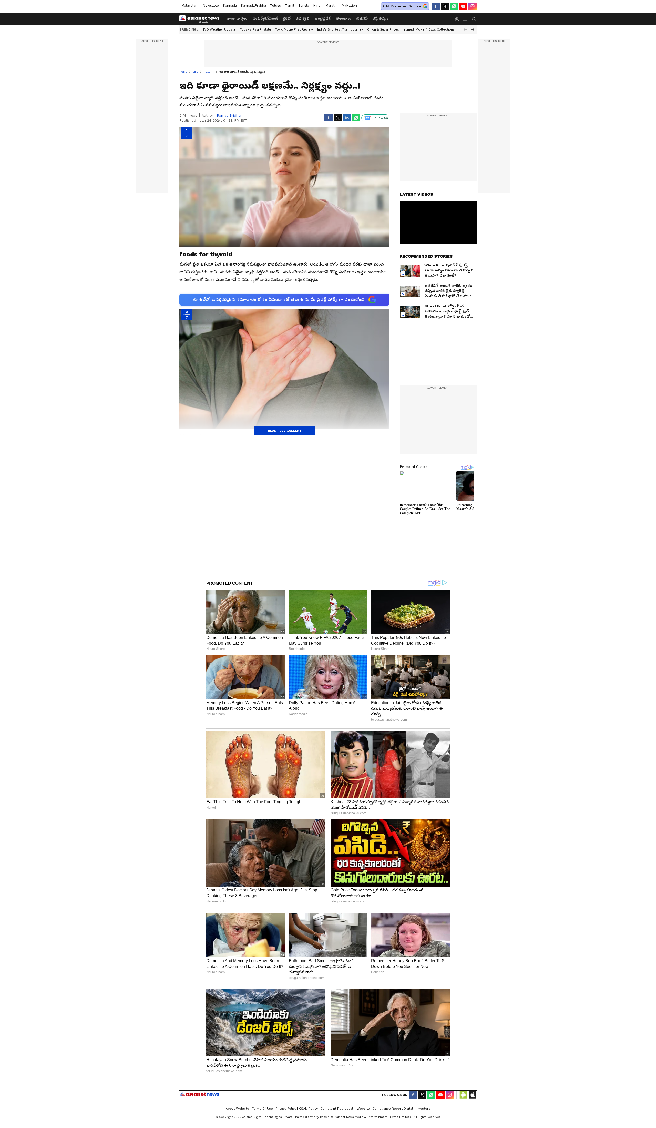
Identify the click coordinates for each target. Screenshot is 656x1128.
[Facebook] (436, 6)
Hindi (317, 5)
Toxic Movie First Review (294, 29)
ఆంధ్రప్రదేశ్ (322, 18)
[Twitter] (445, 6)
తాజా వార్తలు (237, 18)
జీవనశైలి (302, 18)
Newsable (211, 5)
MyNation (349, 5)
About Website (237, 1108)
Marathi (331, 5)
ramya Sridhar (229, 115)
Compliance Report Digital (393, 1108)
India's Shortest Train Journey (340, 29)
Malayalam (190, 5)
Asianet (199, 1094)
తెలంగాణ (343, 18)
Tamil (289, 5)
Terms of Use (262, 1108)
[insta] (472, 6)
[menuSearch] (474, 19)
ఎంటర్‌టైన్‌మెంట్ (265, 18)
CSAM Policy (308, 1108)
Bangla (303, 5)
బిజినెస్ (362, 18)
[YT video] (463, 6)
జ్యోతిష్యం (380, 18)
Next (473, 29)
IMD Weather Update (219, 29)
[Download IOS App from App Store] (472, 1095)
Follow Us (380, 118)
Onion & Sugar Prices (383, 29)
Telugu (275, 5)
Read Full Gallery (284, 430)
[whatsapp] (454, 6)
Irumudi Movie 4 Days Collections (429, 29)
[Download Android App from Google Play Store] (463, 1095)
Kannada (230, 5)
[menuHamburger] (465, 19)
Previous (465, 29)
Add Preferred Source (401, 6)
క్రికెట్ (287, 18)
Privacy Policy (286, 1108)
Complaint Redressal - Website (345, 1108)
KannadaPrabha (253, 5)
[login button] (458, 19)
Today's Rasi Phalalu (255, 29)
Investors (423, 1108)
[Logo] (201, 19)
